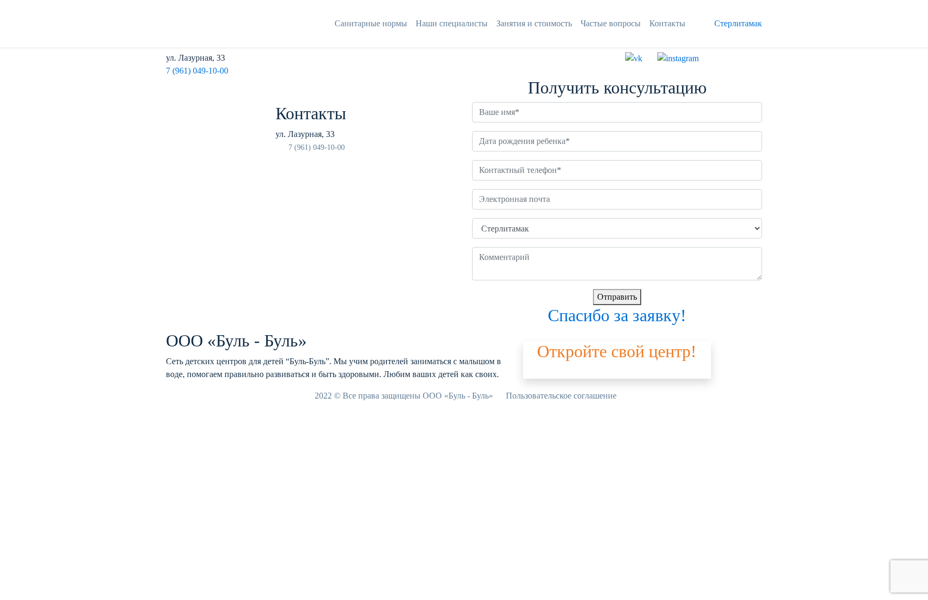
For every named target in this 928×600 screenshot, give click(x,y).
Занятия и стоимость (534, 23)
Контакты (667, 23)
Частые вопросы (611, 23)
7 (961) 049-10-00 (197, 70)
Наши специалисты (452, 23)
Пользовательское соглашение (561, 395)
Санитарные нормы (371, 23)
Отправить (617, 296)
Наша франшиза (552, 372)
